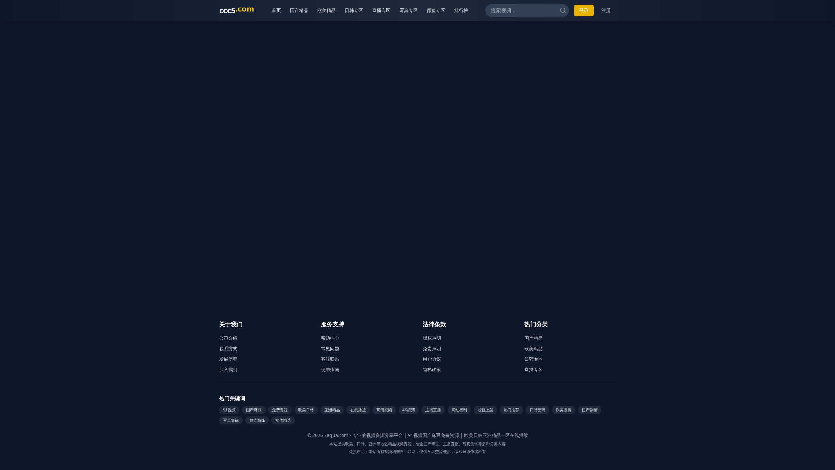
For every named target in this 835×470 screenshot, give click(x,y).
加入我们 (228, 369)
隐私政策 (432, 369)
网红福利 (459, 410)
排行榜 (461, 10)
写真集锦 (231, 420)
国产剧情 (590, 410)
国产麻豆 (254, 410)
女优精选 (283, 420)
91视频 (229, 410)
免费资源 (280, 410)
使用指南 (330, 369)
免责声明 (432, 348)
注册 (606, 10)
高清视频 (384, 410)
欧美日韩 (306, 410)
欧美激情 (563, 410)
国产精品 (299, 10)
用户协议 (432, 359)
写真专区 (409, 10)
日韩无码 (537, 410)
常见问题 (330, 348)
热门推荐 (511, 410)
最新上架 (485, 410)
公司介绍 (228, 338)
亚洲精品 (332, 410)
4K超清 (408, 410)
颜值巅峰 (257, 420)
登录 (583, 10)
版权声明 (432, 338)
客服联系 (330, 359)
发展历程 (228, 359)
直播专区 (381, 10)
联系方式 (228, 348)
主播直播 (433, 410)
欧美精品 (326, 10)
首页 (276, 10)
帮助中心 (330, 338)
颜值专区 (436, 10)
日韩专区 (354, 10)
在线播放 (358, 410)
